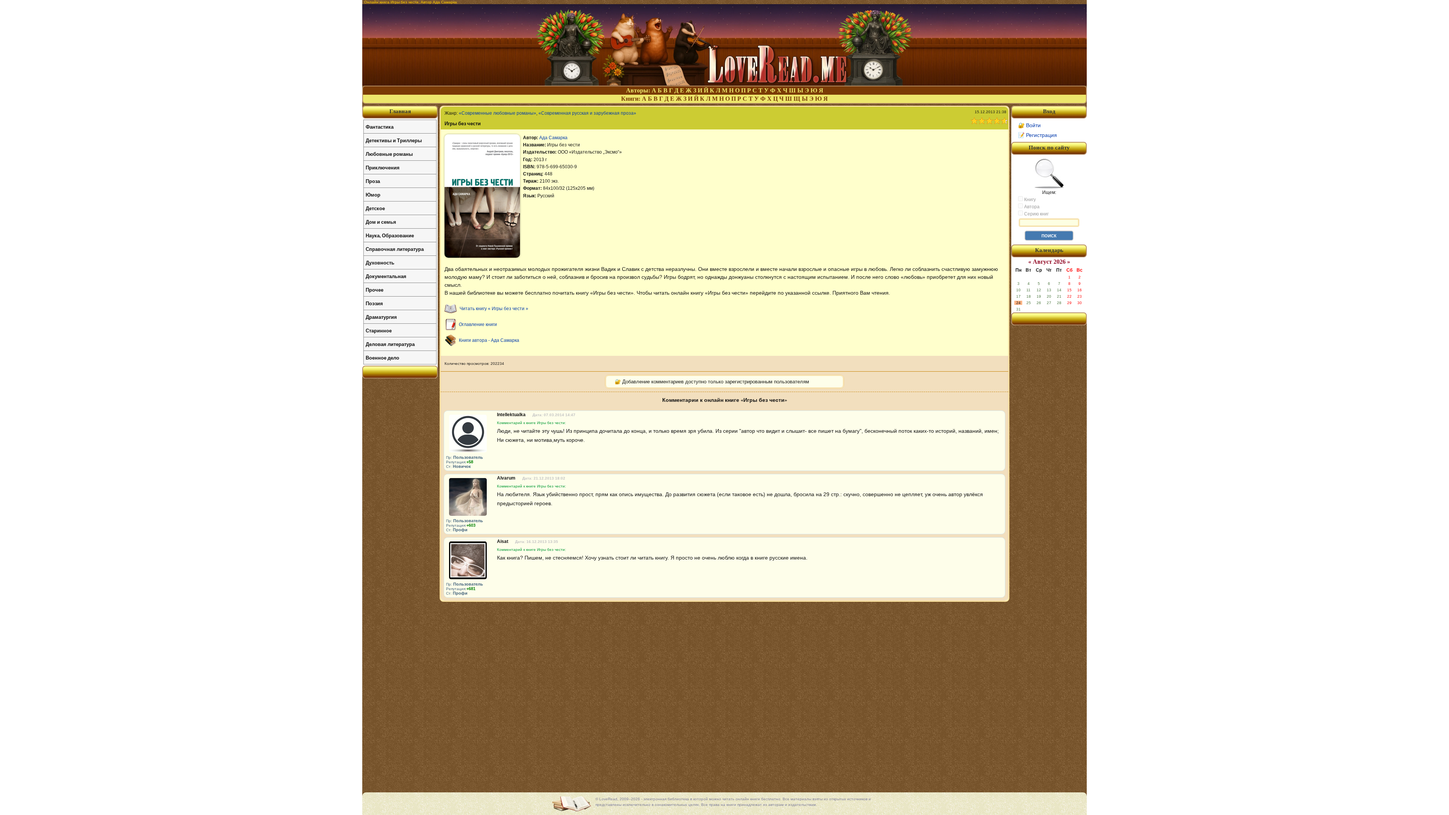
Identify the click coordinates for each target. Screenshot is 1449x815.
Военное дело (382, 357)
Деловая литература (390, 344)
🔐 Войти (1029, 125)
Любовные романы (389, 153)
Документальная (386, 276)
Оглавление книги (478, 324)
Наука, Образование (390, 235)
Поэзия (374, 303)
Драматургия (381, 316)
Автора (1031, 206)
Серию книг (1036, 214)
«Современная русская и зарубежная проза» (587, 113)
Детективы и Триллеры (394, 140)
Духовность (380, 262)
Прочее (374, 289)
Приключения (383, 167)
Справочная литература (395, 248)
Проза (373, 181)
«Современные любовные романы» (497, 113)
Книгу (1029, 199)
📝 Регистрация (1037, 135)
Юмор (373, 194)
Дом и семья (381, 221)
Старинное (379, 330)
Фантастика (380, 126)
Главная (400, 111)
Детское (375, 208)
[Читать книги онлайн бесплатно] (724, 83)
